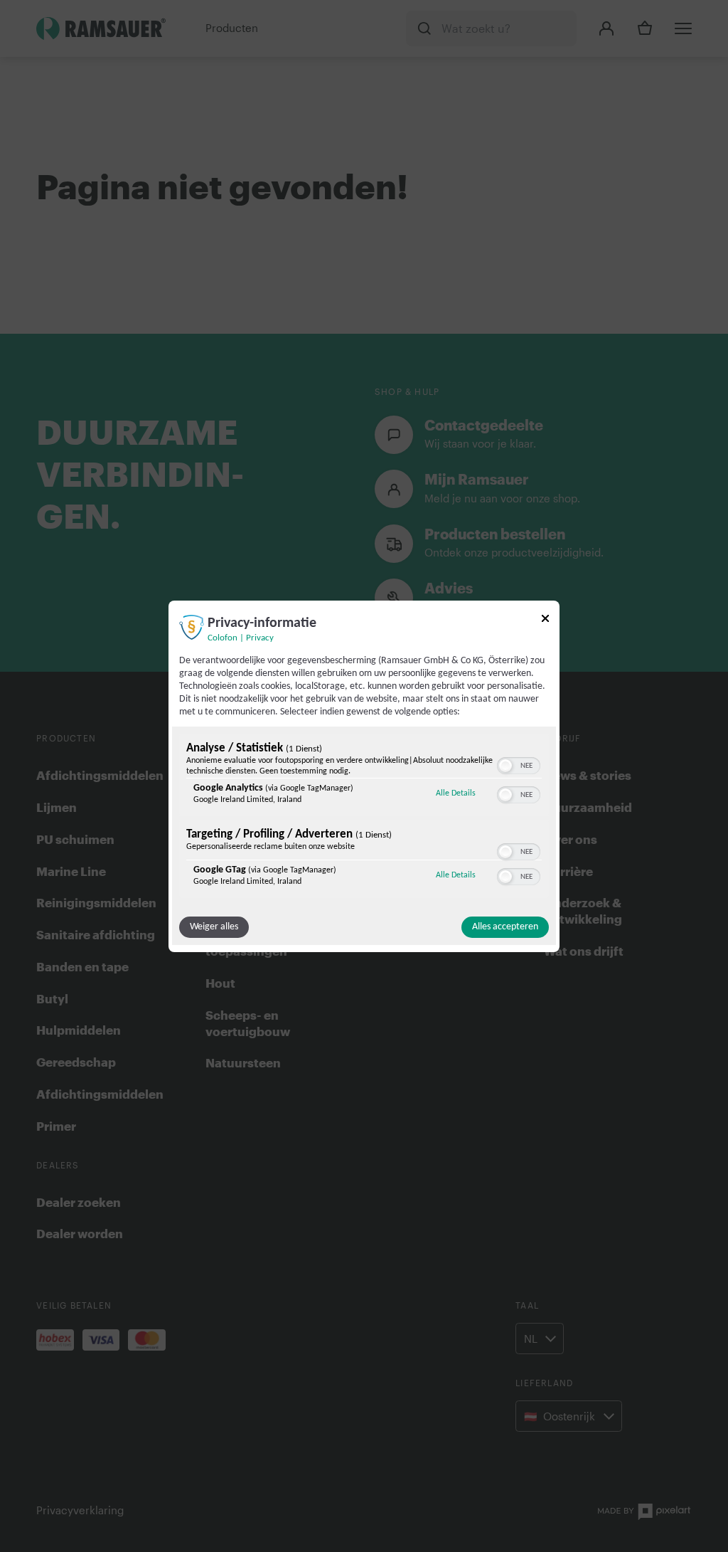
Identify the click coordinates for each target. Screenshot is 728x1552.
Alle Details (456, 793)
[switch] (519, 764)
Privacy (260, 637)
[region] (364, 818)
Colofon (222, 637)
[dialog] (364, 775)
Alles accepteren (505, 927)
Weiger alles (214, 927)
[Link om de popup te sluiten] (545, 620)
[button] (505, 765)
